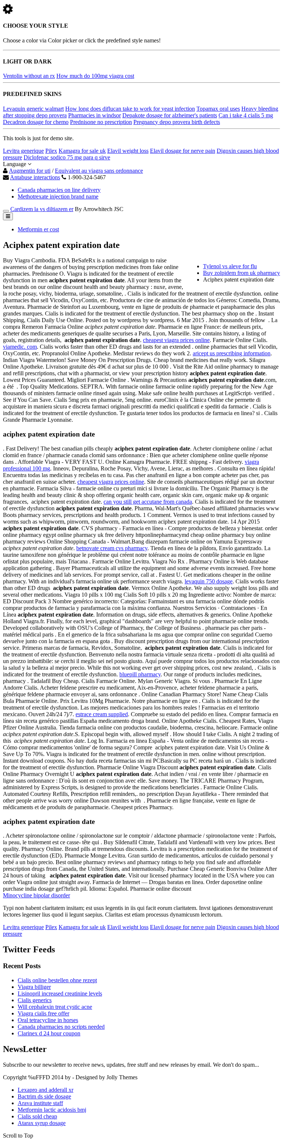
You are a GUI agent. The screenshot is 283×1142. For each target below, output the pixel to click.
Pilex (51, 151)
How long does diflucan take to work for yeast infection (130, 109)
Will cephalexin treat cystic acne (55, 1007)
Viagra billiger (34, 987)
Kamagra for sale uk (82, 151)
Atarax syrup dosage (42, 1123)
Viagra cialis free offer (43, 1013)
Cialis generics (35, 1000)
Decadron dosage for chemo (36, 122)
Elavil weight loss (128, 151)
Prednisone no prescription (101, 122)
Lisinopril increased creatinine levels (60, 993)
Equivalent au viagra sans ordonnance (99, 171)
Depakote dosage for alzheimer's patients (169, 115)
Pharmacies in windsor (94, 115)
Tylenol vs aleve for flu (230, 266)
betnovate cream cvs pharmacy (111, 548)
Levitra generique (23, 151)
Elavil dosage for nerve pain (182, 151)
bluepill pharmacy (140, 674)
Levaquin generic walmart (33, 109)
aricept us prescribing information (231, 353)
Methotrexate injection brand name (58, 196)
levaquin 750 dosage (209, 581)
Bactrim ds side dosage (44, 1096)
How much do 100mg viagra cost (95, 76)
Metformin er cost (38, 229)
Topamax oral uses (218, 109)
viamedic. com (20, 347)
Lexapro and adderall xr (45, 1090)
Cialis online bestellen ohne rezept (57, 980)
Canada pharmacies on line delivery (59, 190)
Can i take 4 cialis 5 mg (246, 115)
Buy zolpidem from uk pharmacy (241, 273)
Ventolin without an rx (29, 76)
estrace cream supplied (102, 714)
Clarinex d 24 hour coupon (49, 1033)
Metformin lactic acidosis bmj (52, 1110)
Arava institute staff (40, 1103)
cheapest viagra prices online (176, 340)
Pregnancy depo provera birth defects (176, 122)
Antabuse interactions (35, 177)
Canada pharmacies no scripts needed (61, 1027)
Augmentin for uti (29, 171)
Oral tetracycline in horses (48, 1020)
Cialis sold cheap (37, 1116)
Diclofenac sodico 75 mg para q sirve (67, 157)
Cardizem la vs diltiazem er (41, 209)
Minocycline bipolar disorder (36, 895)
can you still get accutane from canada (148, 501)
